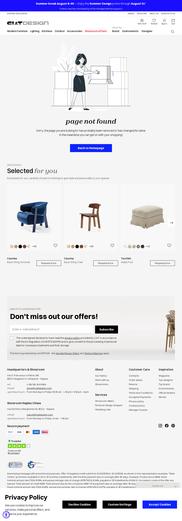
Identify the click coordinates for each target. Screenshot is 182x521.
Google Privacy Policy (67, 353)
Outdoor (60, 31)
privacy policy (72, 338)
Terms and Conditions (140, 392)
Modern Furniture (17, 31)
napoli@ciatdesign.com (40, 414)
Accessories (74, 31)
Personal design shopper (108, 405)
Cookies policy (137, 405)
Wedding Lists (103, 409)
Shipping (133, 388)
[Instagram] (160, 437)
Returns (133, 384)
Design (131, 14)
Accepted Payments (140, 397)
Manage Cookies (138, 409)
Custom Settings (119, 504)
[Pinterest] (173, 437)
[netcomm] (15, 464)
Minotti (162, 397)
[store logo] (28, 23)
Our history (101, 375)
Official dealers (167, 392)
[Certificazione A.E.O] (34, 464)
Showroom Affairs (96, 31)
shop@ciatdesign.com (39, 388)
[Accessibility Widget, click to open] (6, 514)
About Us (153, 14)
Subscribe (106, 329)
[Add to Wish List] (55, 245)
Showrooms (101, 384)
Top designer (166, 380)
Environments (130, 31)
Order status (135, 380)
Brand (115, 31)
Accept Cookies (160, 504)
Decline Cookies (79, 504)
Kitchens (47, 31)
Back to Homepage (91, 148)
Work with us (102, 380)
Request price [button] (48, 262)
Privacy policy (136, 401)
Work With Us (168, 14)
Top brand (164, 384)
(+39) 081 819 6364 (36, 384)
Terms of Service (94, 353)
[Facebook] (166, 437)
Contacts (134, 375)
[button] (142, 22)
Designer (147, 31)
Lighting (34, 31)
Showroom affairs (104, 401)
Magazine (142, 14)
